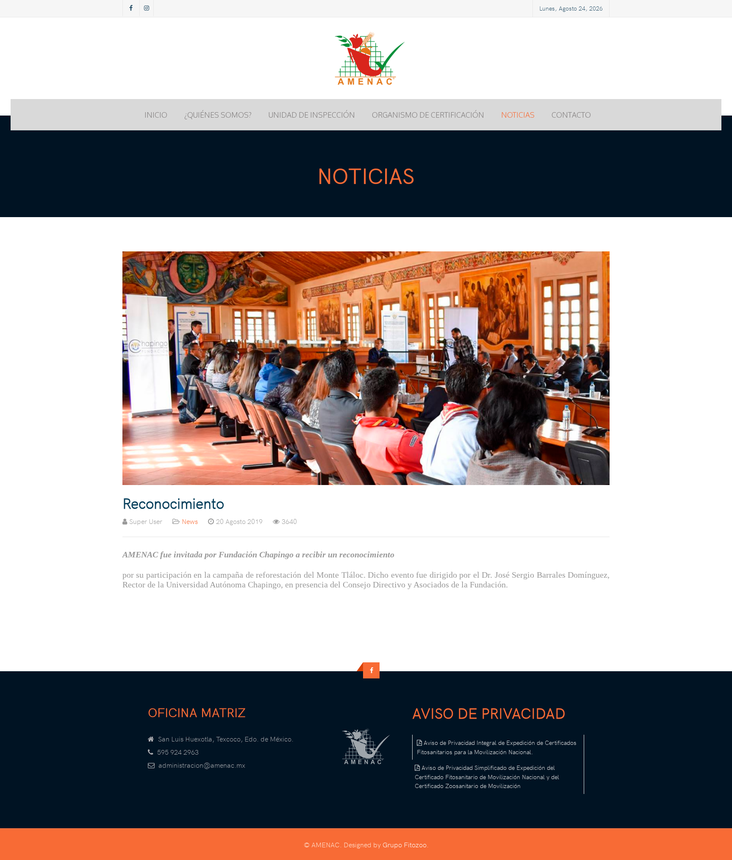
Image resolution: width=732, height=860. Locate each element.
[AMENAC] (366, 58)
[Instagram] (147, 8)
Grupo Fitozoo (405, 844)
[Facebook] (131, 8)
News (190, 521)
